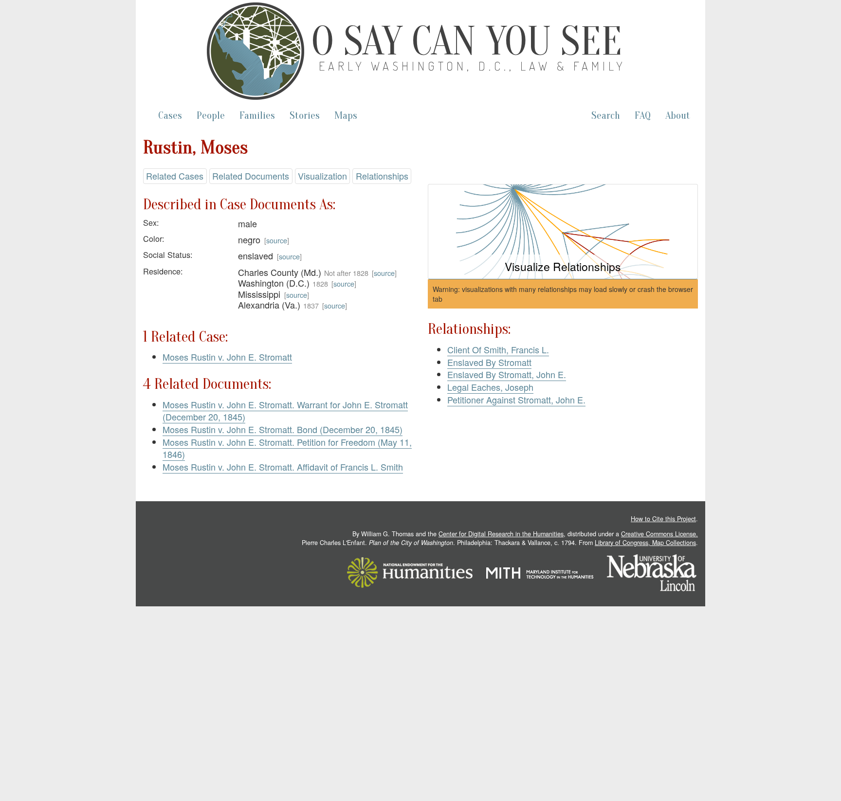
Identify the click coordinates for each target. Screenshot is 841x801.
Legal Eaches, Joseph (490, 387)
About (677, 115)
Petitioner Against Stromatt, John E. (516, 399)
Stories (305, 115)
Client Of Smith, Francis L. (498, 349)
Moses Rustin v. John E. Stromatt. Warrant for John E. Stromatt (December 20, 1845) (285, 410)
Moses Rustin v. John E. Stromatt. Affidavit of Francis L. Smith (283, 466)
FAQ (643, 115)
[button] (563, 232)
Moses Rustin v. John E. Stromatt (227, 356)
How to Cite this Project (663, 518)
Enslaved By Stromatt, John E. (506, 374)
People (211, 115)
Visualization (322, 175)
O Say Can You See (466, 41)
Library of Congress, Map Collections (645, 542)
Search (605, 115)
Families (257, 115)
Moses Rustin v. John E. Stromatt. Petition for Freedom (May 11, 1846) (287, 448)
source (276, 240)
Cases (170, 115)
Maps (345, 115)
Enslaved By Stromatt (489, 362)
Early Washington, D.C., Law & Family (472, 65)
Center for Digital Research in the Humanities (501, 533)
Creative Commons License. (659, 533)
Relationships (382, 175)
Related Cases (174, 175)
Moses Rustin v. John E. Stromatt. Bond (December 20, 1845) (282, 429)
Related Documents (250, 175)
